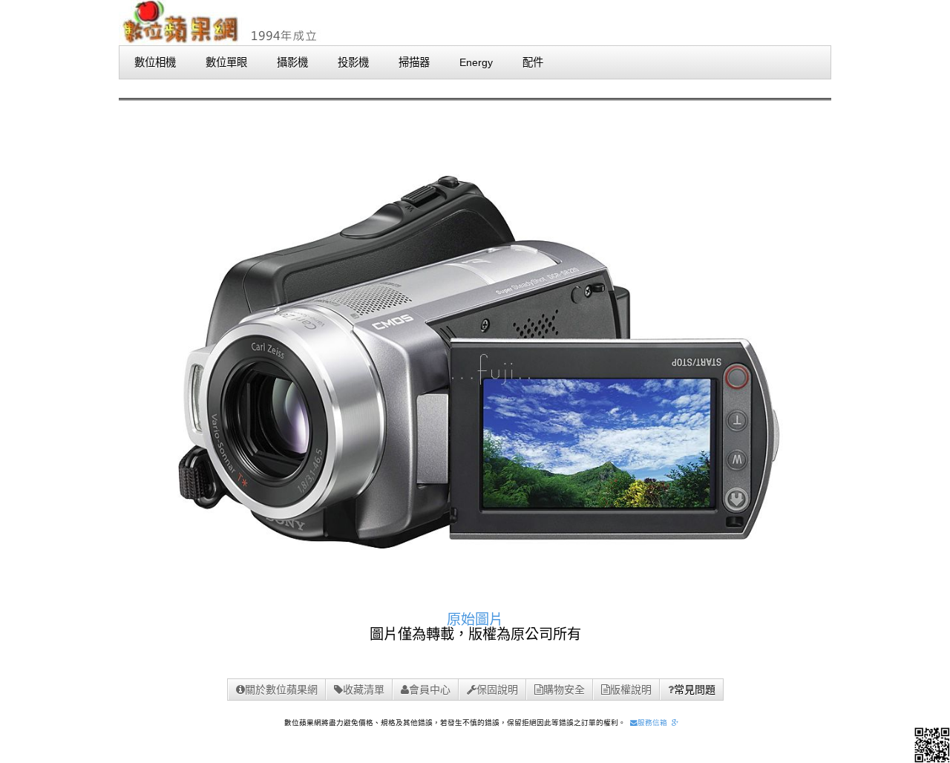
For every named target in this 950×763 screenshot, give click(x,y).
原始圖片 (475, 619)
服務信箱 (652, 722)
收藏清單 (363, 689)
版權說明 (631, 689)
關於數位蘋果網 (281, 689)
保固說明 (497, 689)
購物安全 (564, 689)
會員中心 (430, 689)
